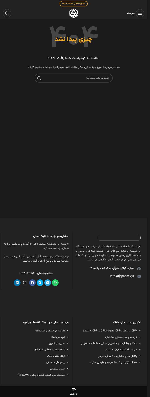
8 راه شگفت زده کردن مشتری (121, 350)
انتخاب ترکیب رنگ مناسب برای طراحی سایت (113, 362)
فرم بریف (10, 257)
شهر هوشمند (58, 337)
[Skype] (40, 282)
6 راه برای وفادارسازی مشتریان (121, 337)
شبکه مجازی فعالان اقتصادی (49, 350)
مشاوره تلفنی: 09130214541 (73, 3)
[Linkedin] (17, 282)
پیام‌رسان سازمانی (55, 362)
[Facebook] (32, 282)
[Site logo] (74, 13)
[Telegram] (47, 282)
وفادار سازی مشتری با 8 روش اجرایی (117, 356)
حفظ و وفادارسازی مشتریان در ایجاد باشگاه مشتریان (109, 343)
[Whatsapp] (55, 282)
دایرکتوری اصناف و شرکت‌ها (50, 331)
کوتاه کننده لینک (56, 356)
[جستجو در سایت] (7, 13)
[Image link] (119, 238)
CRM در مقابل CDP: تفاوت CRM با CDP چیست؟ (110, 331)
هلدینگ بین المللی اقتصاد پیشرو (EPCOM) (41, 375)
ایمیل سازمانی (57, 369)
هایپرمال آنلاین (57, 343)
